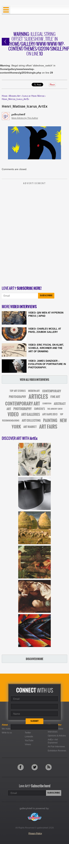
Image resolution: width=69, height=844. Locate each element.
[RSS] (48, 767)
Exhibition (46, 403)
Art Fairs (48, 426)
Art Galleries (30, 414)
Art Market (30, 427)
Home (4, 95)
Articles (38, 397)
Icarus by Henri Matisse (33, 95)
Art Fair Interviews (56, 746)
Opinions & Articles (57, 735)
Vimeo (28, 744)
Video (13, 414)
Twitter (28, 732)
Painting (50, 420)
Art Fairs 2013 (50, 414)
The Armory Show (54, 408)
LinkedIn (29, 736)
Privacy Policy (35, 833)
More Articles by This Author (25, 118)
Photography (22, 408)
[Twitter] (34, 767)
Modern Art (15, 95)
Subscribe (46, 295)
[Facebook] (21, 767)
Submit (34, 721)
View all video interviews (34, 380)
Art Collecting (31, 420)
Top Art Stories (18, 391)
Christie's (39, 409)
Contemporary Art (22, 403)
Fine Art (55, 397)
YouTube (29, 740)
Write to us (7, 732)
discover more (34, 659)
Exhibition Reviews (57, 750)
